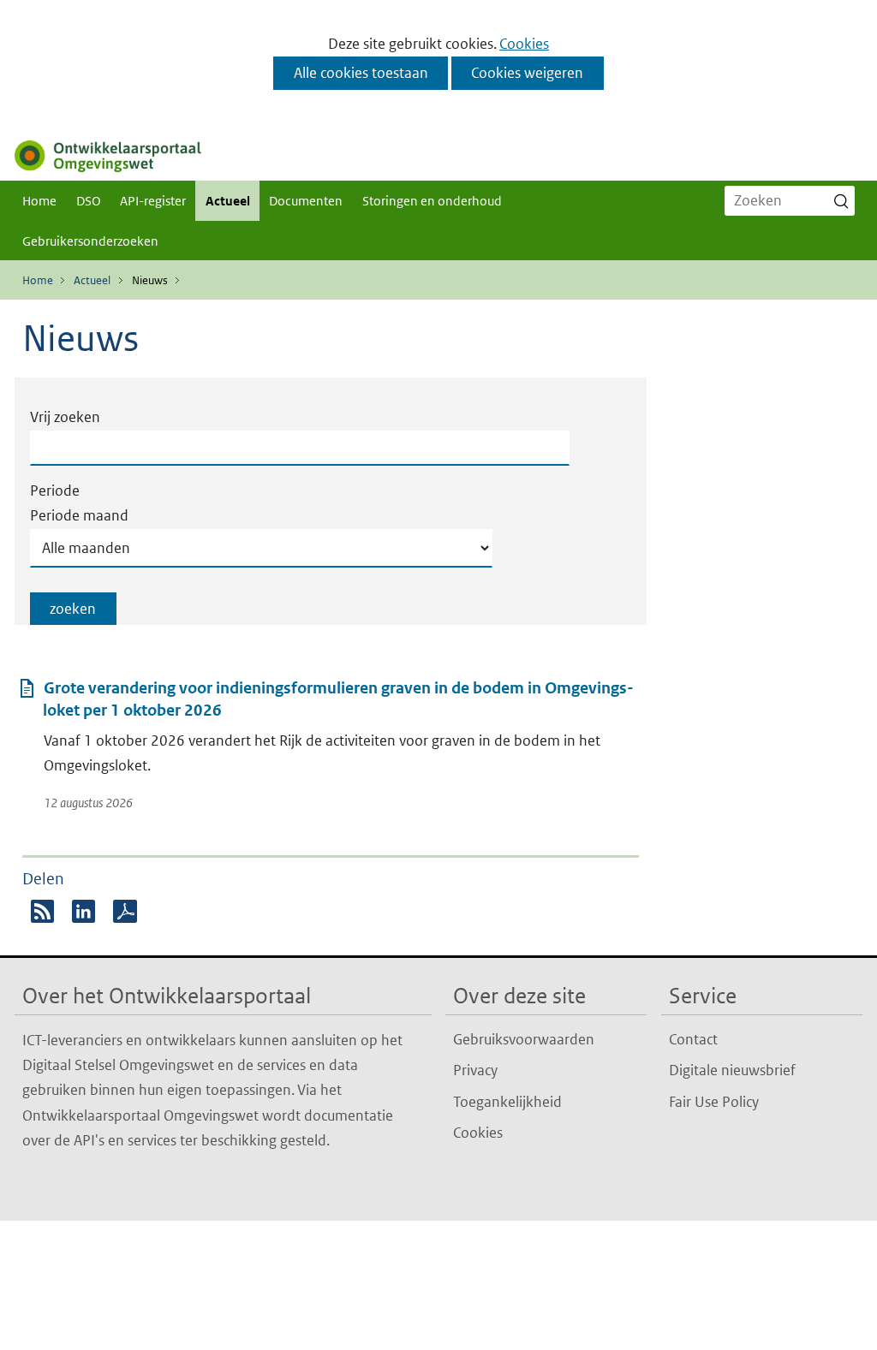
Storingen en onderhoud (432, 201)
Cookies (524, 43)
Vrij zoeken (65, 416)
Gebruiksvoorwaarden (523, 1039)
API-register (153, 201)
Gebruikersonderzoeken (90, 241)
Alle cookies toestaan (361, 72)
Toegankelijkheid (507, 1101)
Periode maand (79, 515)
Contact (693, 1039)
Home (39, 201)
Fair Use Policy (714, 1101)
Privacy (475, 1070)
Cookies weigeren (527, 72)
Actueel (228, 201)
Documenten (306, 201)
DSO (88, 201)
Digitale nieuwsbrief (732, 1070)
